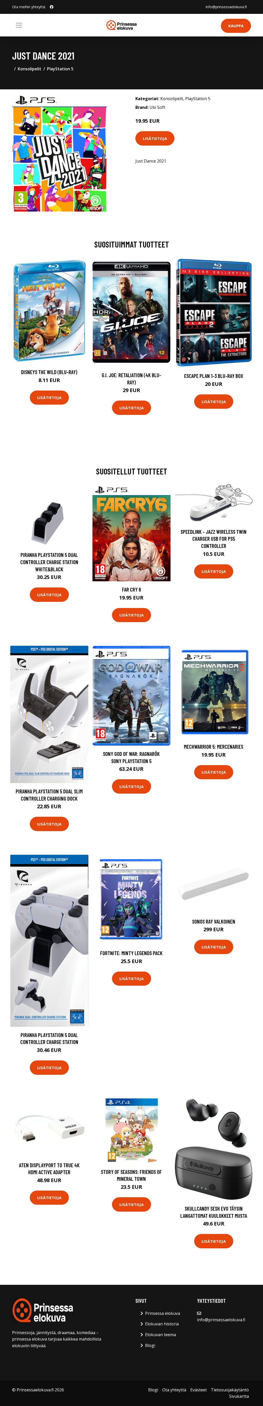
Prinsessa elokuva (162, 1313)
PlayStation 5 (60, 69)
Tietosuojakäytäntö (230, 1390)
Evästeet (198, 1390)
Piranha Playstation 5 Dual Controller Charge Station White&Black (49, 562)
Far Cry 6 (131, 589)
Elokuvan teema (160, 1334)
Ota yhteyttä (174, 1390)
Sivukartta (239, 1396)
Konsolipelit (29, 69)
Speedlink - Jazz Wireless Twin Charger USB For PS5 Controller (214, 538)
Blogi (150, 1345)
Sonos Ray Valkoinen (213, 921)
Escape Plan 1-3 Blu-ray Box (213, 376)
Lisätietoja (155, 138)
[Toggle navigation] (19, 25)
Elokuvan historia (162, 1324)
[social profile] (51, 7)
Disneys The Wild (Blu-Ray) (49, 372)
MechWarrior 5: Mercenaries (213, 746)
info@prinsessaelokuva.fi (226, 6)
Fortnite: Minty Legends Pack (131, 953)
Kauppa (235, 25)
